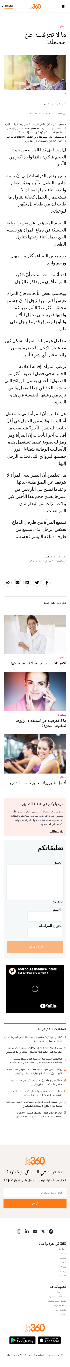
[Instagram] (19, 1231)
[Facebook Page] (51, 1231)
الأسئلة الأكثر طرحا (57, 1296)
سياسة (62, 1249)
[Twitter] (43, 1231)
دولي (64, 1280)
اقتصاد (63, 1253)
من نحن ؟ (61, 1292)
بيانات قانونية (59, 1305)
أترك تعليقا (35, 947)
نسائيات (61, 26)
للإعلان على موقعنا (57, 1301)
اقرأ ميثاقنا (56, 831)
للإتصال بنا (61, 1309)
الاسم (57, 909)
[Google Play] (22, 1340)
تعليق (57, 862)
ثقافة (63, 1262)
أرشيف (63, 1314)
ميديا (63, 1266)
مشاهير (62, 1275)
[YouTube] (35, 1231)
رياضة (63, 1271)
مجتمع (62, 1258)
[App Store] (49, 1340)
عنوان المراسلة (50, 926)
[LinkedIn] (27, 1231)
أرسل (35, 1203)
